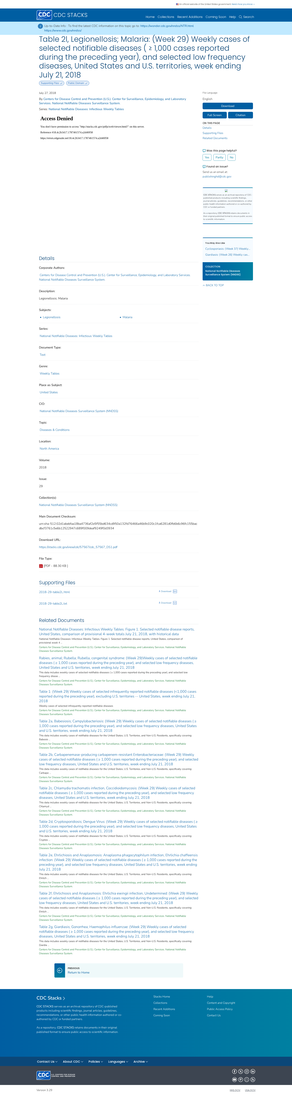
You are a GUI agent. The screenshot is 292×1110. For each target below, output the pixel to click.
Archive (139, 1061)
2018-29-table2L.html (54, 592)
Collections (166, 17)
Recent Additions (190, 17)
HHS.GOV (235, 1090)
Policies (94, 1061)
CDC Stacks (49, 998)
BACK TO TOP (215, 285)
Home (150, 17)
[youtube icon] (234, 1079)
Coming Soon (216, 17)
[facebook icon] (234, 1071)
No (231, 157)
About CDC (71, 1061)
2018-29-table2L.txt (53, 604)
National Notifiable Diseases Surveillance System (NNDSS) (79, 411)
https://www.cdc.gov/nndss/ (63, 30)
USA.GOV (250, 1090)
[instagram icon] (246, 1071)
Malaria (127, 317)
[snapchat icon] (246, 1079)
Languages (116, 1061)
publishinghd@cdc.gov (217, 176)
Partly (219, 157)
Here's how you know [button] (242, 4)
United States (49, 392)
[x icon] (240, 1071)
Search (248, 17)
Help (232, 17)
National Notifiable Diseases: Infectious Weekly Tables (86, 109)
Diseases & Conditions (55, 430)
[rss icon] (253, 1079)
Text (42, 355)
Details (207, 128)
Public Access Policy (220, 1009)
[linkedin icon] (253, 1071)
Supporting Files (213, 133)
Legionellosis (51, 317)
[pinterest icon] (240, 1079)
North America (49, 449)
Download (166, 591)
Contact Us (214, 1015)
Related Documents (215, 138)
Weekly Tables (49, 373)
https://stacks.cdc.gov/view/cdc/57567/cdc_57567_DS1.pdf (78, 547)
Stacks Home (161, 997)
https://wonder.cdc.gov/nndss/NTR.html (167, 26)
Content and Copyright (221, 1003)
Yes (207, 157)
